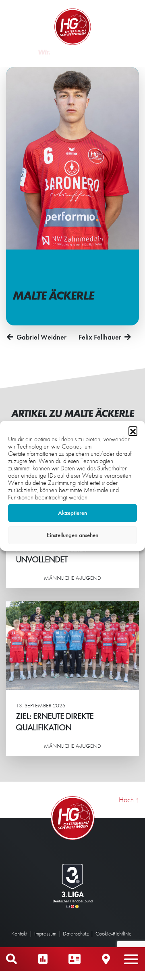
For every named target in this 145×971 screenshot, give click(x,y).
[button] (133, 431)
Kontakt (19, 933)
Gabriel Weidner (41, 337)
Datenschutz (76, 933)
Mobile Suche (11, 959)
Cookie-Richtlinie (113, 933)
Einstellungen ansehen (72, 535)
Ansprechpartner (74, 959)
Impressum (45, 933)
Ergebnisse (43, 959)
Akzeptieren (72, 513)
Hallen (106, 959)
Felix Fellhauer (100, 337)
